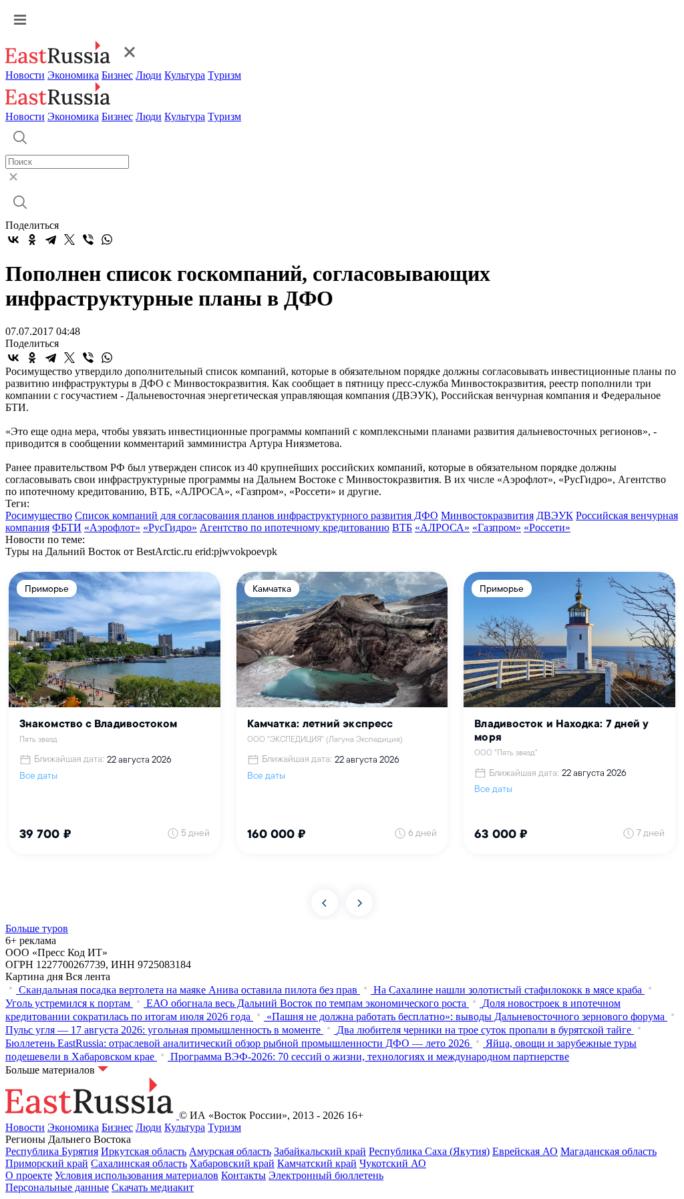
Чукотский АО (392, 1163)
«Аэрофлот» (112, 527)
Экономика (73, 75)
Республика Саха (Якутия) (429, 1151)
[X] (69, 240)
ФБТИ (66, 527)
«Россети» (547, 527)
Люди (149, 75)
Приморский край (46, 1163)
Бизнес (117, 75)
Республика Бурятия (51, 1151)
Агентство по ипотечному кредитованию (294, 527)
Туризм (224, 75)
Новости (25, 75)
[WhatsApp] (107, 240)
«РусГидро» (170, 527)
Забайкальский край (320, 1151)
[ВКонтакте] (13, 240)
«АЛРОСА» (442, 527)
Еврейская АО (525, 1151)
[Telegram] (51, 240)
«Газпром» (496, 527)
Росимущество (38, 515)
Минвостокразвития (487, 515)
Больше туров (36, 928)
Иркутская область (143, 1151)
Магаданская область (608, 1151)
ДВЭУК (554, 515)
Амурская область (230, 1151)
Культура (184, 75)
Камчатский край (317, 1163)
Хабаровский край (232, 1163)
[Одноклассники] (32, 240)
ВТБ (402, 527)
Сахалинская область (139, 1163)
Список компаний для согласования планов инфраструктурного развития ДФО (256, 515)
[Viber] (88, 240)
